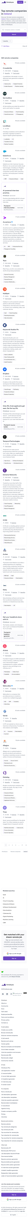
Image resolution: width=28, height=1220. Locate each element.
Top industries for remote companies (12, 1141)
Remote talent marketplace (9, 1103)
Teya (4, 260)
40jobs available (20, 368)
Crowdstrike (7, 68)
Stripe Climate (16, 976)
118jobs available (20, 120)
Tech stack (15, 73)
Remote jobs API (6, 1148)
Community (4, 1006)
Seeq (5, 590)
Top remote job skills (7, 1129)
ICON (5, 520)
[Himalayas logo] (7, 2)
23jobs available (20, 584)
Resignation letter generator (9, 1173)
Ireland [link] (25, 851)
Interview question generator (9, 1100)
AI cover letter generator (8, 1076)
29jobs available (20, 515)
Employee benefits (6, 1014)
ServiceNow (7, 98)
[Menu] (25, 2)
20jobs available (20, 710)
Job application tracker (8, 1070)
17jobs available (20, 807)
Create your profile (6, 1030)
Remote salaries (6, 1124)
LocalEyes (6, 126)
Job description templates (9, 1097)
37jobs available (20, 436)
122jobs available (20, 93)
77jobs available (20, 217)
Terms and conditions (7, 1017)
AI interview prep (6, 1082)
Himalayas (5, 851)
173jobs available (20, 63)
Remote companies (16, 851)
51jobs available (20, 324)
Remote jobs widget (7, 1058)
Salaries (15, 71)
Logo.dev (22, 1211)
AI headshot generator (8, 1079)
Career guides (5, 1044)
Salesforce (7, 156)
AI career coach (6, 1084)
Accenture (7, 222)
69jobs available (20, 255)
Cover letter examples (7, 1049)
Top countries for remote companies (12, 1138)
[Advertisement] (14, 53)
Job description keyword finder (10, 1153)
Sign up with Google (15, 953)
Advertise (4, 1117)
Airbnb (5, 650)
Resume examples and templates (11, 1046)
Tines (5, 812)
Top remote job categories (9, 1127)
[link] (4, 851)
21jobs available (20, 680)
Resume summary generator (9, 1159)
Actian (5, 554)
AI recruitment (5, 1105)
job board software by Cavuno (13, 1209)
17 (23, 845)
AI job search (5, 1038)
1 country (5, 41)
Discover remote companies (9, 1035)
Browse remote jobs (7, 1032)
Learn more (20, 207)
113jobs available (20, 150)
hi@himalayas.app (6, 989)
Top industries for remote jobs (10, 1135)
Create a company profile (8, 1111)
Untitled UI (4, 1211)
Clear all (24, 46)
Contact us (4, 1023)
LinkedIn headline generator (9, 1170)
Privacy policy (5, 1020)
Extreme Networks (10, 475)
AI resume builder (6, 1073)
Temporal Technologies (11, 441)
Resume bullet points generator (10, 1162)
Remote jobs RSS (6, 1055)
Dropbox (6, 374)
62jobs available (20, 288)
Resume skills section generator (10, 1164)
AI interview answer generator (10, 1167)
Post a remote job (6, 1091)
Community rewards (7, 1060)
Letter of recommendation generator (12, 1176)
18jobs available (20, 740)
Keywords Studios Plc (11, 329)
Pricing (3, 1114)
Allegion (6, 745)
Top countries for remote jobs (10, 1132)
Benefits (6, 73)
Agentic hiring (5, 1108)
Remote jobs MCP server (8, 1151)
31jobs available (20, 469)
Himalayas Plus (5, 1068)
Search (14, 34)
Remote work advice (7, 1041)
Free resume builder (7, 1156)
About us (4, 1003)
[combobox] (15, 30)
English (14, 1214)
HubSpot (6, 293)
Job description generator (9, 1094)
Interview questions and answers (11, 1052)
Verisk (5, 716)
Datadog (6, 777)
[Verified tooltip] (12, 222)
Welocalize (7, 686)
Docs (2, 1009)
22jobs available (20, 645)
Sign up (14, 958)
